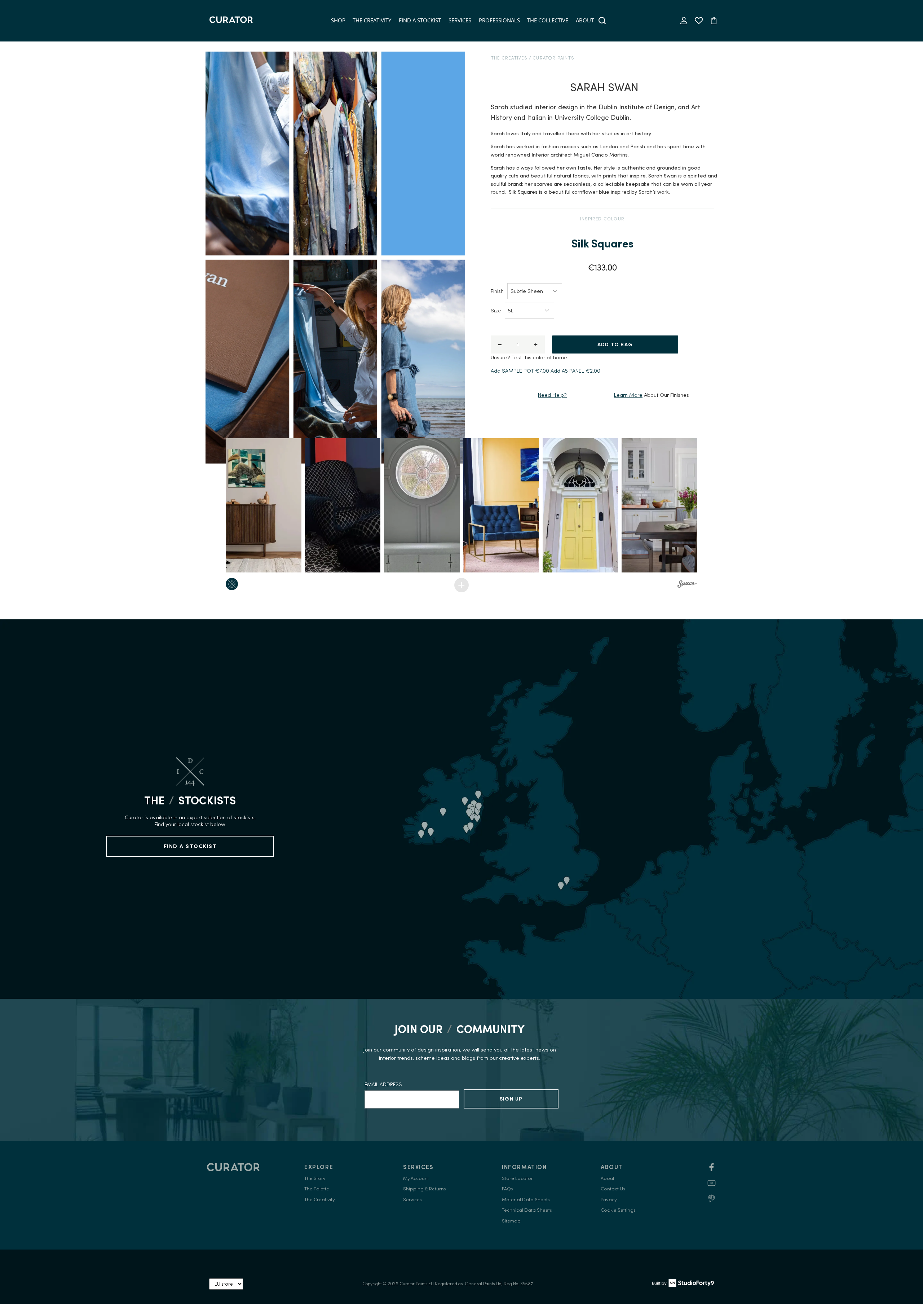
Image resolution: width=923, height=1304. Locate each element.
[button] (263, 505)
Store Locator (517, 1178)
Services (460, 20)
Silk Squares (602, 243)
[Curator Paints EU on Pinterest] (711, 1201)
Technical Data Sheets (527, 1210)
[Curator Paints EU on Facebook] (711, 1170)
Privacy (609, 1200)
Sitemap (511, 1221)
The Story (314, 1178)
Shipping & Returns (424, 1189)
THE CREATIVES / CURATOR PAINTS (532, 58)
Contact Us (613, 1189)
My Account (416, 1178)
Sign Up (511, 1099)
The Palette (316, 1189)
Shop (338, 20)
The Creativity (372, 20)
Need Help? (552, 394)
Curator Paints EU (416, 1283)
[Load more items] (461, 585)
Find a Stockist (420, 20)
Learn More (628, 394)
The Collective (547, 20)
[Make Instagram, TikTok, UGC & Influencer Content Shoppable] (687, 585)
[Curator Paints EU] (231, 20)
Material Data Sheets (526, 1200)
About (585, 20)
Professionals (499, 20)
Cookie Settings (618, 1210)
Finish (497, 290)
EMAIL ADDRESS (383, 1084)
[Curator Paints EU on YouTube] (711, 1185)
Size (496, 310)
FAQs (507, 1189)
